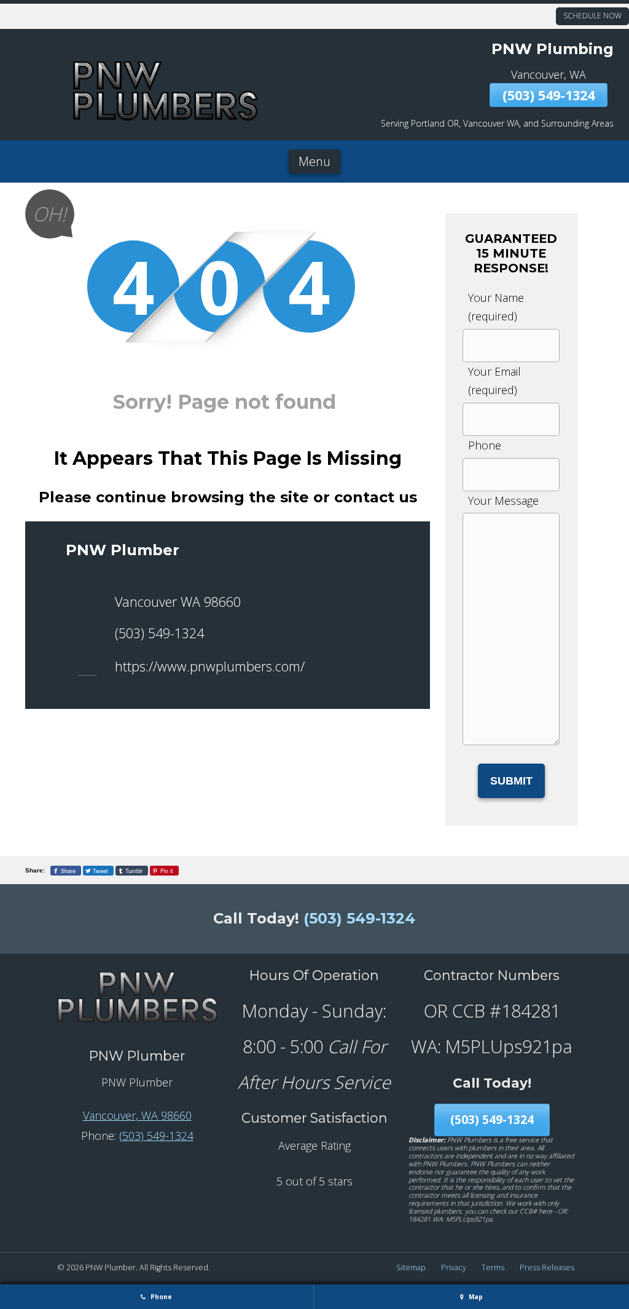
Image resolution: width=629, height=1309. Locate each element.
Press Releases (547, 1267)
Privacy (453, 1267)
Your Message (503, 500)
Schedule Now (592, 15)
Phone (484, 445)
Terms (493, 1267)
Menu (314, 161)
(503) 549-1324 (548, 95)
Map (475, 1296)
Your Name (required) (496, 307)
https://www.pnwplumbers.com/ (210, 666)
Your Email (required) (494, 381)
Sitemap (411, 1267)
